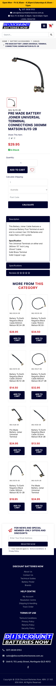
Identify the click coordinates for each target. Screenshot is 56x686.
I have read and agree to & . (27, 550)
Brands (28, 585)
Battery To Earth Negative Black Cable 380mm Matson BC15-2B (17, 489)
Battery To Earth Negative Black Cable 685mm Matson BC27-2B (38, 377)
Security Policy (28, 628)
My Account (28, 596)
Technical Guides (28, 578)
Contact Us (28, 575)
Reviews (13, 273)
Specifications (15, 265)
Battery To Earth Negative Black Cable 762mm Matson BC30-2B (38, 323)
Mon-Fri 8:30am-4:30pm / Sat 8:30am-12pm (29, 16)
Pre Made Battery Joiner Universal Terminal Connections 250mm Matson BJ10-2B (38, 492)
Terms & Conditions (37, 549)
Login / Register (28, 19)
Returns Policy (28, 625)
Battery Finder (28, 582)
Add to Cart (17, 169)
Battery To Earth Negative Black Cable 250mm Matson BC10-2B (17, 377)
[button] (32, 169)
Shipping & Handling (28, 603)
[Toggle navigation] (44, 26)
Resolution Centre (28, 600)
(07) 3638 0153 (29, 9)
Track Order (28, 607)
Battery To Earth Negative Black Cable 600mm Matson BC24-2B (17, 321)
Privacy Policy (14, 551)
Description (14, 219)
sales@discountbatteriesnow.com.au (29, 13)
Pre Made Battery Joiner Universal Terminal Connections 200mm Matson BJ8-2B (16, 437)
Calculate (28, 205)
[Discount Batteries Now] (16, 26)
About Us (28, 571)
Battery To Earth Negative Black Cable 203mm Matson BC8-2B (38, 433)
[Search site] (51, 34)
